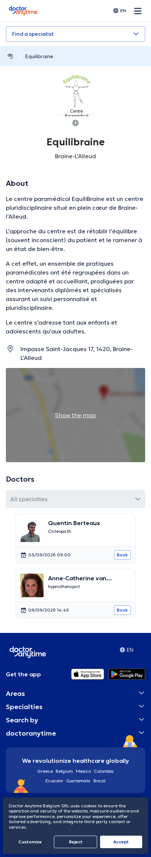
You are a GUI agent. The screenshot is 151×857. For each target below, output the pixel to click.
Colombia (104, 771)
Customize (30, 841)
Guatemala (78, 780)
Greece (45, 771)
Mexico (83, 771)
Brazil (99, 780)
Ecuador (54, 780)
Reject (75, 841)
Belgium (64, 771)
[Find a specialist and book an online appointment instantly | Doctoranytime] (10, 56)
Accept (121, 841)
